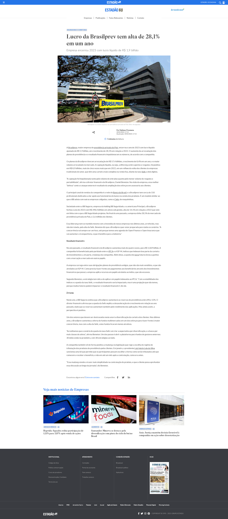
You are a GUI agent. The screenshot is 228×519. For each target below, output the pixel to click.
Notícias (130, 18)
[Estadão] (114, 2)
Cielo (116, 199)
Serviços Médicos (50, 427)
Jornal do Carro (78, 505)
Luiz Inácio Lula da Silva (145, 348)
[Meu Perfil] (223, 2)
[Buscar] (220, 2)
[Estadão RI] (114, 10)
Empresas (88, 18)
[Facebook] (139, 513)
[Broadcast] (177, 9)
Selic (144, 172)
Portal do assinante (88, 468)
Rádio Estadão (138, 505)
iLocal (102, 505)
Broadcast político (122, 468)
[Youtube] (149, 513)
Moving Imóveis (164, 505)
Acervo (61, 505)
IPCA (111, 251)
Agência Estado (112, 505)
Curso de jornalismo (55, 472)
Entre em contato (92, 377)
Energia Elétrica (145, 429)
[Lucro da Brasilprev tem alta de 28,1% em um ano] (117, 377)
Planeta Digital (151, 505)
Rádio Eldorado (125, 505)
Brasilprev (72, 147)
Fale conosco (86, 472)
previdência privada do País (106, 147)
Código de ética (53, 463)
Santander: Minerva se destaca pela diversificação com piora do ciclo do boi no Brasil (111, 433)
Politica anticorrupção (55, 468)
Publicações (100, 18)
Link (95, 505)
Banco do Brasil (119, 192)
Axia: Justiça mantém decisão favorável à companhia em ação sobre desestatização (159, 434)
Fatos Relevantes (116, 18)
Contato (140, 18)
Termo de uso (53, 482)
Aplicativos (120, 472)
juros (137, 255)
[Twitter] (142, 513)
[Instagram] (145, 513)
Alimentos (95, 427)
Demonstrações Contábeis (57, 477)
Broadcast (119, 463)
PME (68, 505)
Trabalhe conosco (88, 477)
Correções (85, 463)
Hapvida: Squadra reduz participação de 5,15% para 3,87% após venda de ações (63, 432)
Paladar (88, 505)
